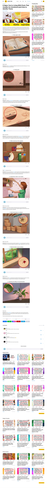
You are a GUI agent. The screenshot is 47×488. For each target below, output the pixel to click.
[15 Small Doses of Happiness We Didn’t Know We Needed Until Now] (9, 357)
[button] (7, 319)
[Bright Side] (8, 1)
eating (20, 243)
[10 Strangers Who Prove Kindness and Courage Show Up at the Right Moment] (9, 423)
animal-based (20, 136)
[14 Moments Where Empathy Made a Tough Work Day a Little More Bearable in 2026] (9, 471)
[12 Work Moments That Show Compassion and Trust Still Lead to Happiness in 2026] (38, 403)
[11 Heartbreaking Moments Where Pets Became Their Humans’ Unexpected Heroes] (9, 388)
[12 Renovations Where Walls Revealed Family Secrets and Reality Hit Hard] (9, 438)
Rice (5, 170)
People (32, 45)
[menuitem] (17, 1)
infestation (5, 208)
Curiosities (33, 60)
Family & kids (33, 17)
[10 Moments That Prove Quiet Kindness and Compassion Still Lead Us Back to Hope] (38, 471)
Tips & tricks (4, 3)
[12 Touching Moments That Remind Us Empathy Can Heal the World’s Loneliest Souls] (23, 403)
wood (19, 100)
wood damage (11, 100)
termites (7, 27)
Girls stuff (4, 465)
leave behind (9, 312)
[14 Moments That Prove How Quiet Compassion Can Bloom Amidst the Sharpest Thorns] (23, 357)
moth (22, 137)
